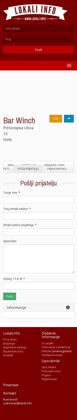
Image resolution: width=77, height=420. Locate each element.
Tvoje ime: (11, 193)
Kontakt (8, 355)
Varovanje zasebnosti (56, 347)
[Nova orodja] (69, 118)
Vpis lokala (49, 367)
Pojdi (38, 50)
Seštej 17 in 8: (14, 279)
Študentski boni (13, 351)
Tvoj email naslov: (17, 209)
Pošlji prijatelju (28, 169)
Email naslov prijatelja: (20, 225)
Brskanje (9, 343)
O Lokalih (48, 343)
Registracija (49, 379)
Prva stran (10, 339)
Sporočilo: (10, 241)
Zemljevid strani (52, 355)
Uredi (55, 118)
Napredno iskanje (15, 347)
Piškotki (47, 351)
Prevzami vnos (51, 371)
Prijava (46, 375)
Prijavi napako (57, 169)
